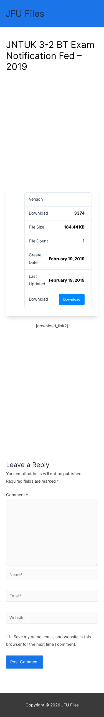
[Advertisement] (52, 131)
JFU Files (25, 13)
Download (71, 299)
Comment (17, 494)
